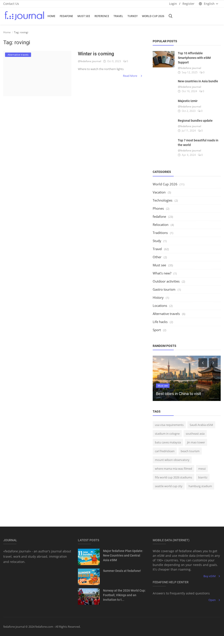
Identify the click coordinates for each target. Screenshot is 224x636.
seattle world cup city (168, 486)
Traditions (160, 232)
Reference (101, 16)
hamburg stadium (200, 486)
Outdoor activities (166, 281)
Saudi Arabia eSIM (201, 425)
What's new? (162, 273)
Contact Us (11, 4)
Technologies (162, 200)
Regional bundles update (195, 120)
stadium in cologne (167, 434)
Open (212, 600)
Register (188, 4)
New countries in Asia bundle (198, 81)
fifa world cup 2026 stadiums (173, 477)
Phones (158, 208)
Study (157, 241)
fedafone (66, 16)
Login (173, 4)
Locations (160, 305)
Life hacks (160, 322)
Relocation (160, 224)
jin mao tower (196, 442)
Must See (83, 16)
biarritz (202, 477)
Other (157, 257)
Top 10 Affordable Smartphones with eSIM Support (194, 57)
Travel (118, 16)
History (158, 297)
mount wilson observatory (172, 460)
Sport (157, 330)
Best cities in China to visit (178, 393)
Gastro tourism (164, 289)
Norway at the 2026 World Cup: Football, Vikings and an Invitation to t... (124, 595)
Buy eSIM (209, 576)
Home (51, 16)
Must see (159, 265)
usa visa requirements (169, 425)
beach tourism (190, 451)
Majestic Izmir (188, 101)
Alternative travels (166, 313)
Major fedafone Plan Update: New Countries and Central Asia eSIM (123, 555)
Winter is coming (96, 53)
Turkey (133, 16)
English (209, 4)
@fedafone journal (89, 61)
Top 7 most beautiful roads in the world (198, 143)
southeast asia (195, 434)
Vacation (159, 192)
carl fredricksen (165, 451)
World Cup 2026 (153, 16)
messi (202, 469)
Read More (130, 76)
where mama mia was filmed (173, 469)
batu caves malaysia (168, 442)
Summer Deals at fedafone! (122, 571)
